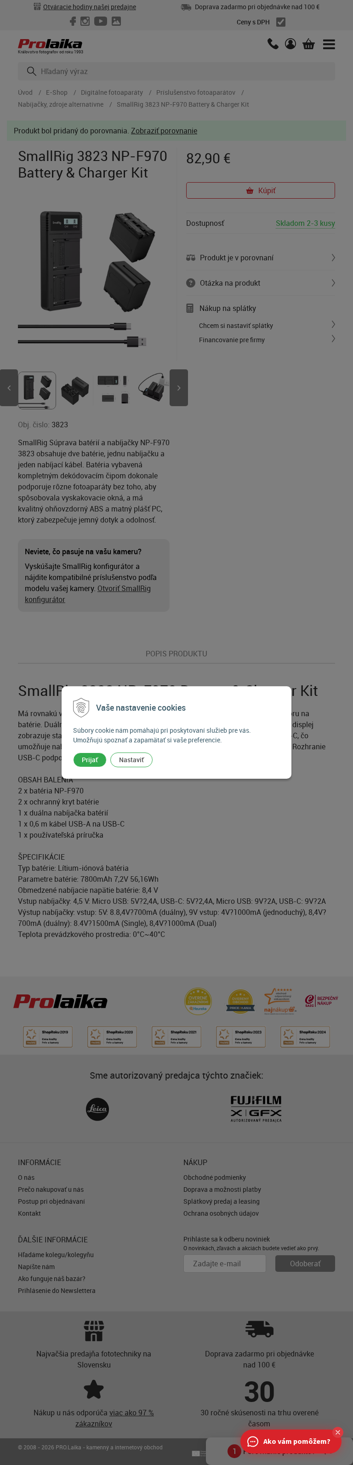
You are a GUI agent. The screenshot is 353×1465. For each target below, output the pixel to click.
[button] (337, 1432)
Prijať (90, 759)
